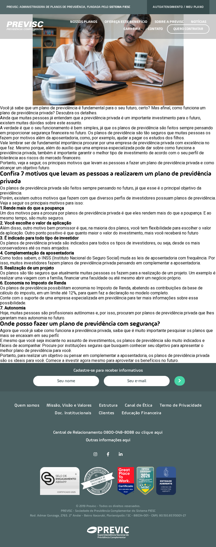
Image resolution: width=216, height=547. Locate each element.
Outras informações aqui (108, 440)
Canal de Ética (138, 405)
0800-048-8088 (119, 433)
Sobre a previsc (169, 22)
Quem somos (26, 405)
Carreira (132, 29)
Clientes (106, 413)
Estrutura (108, 405)
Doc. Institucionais (73, 413)
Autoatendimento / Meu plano (178, 7)
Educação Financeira (141, 413)
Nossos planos (83, 22)
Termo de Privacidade (181, 405)
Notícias (198, 22)
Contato (155, 29)
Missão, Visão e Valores (69, 405)
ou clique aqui (149, 433)
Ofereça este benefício (126, 22)
